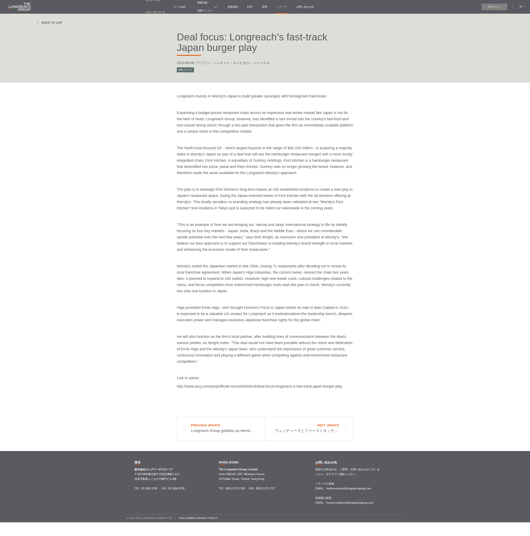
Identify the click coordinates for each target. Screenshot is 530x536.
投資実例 (233, 6)
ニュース (282, 6)
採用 (264, 6)
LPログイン (494, 6)
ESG (249, 6)
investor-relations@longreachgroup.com (349, 502)
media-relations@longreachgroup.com (348, 488)
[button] (522, 6)
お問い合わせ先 (305, 6)
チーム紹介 (180, 6)
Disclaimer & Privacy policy (198, 518)
